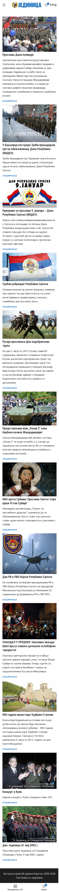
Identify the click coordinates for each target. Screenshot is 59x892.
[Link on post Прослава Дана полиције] (29, 34)
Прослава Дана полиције (18, 54)
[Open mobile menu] (4, 5)
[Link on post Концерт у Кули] (29, 771)
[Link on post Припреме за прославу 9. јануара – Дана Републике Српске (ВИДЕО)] (29, 193)
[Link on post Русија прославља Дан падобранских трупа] (29, 324)
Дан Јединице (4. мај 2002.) (20, 845)
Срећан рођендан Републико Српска (25, 284)
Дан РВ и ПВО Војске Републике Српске (27, 577)
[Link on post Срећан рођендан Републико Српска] (29, 267)
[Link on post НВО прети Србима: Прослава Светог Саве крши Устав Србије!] (29, 479)
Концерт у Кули (12, 791)
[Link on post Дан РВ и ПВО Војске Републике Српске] (29, 553)
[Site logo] (26, 4)
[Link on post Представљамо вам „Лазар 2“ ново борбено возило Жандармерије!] (29, 408)
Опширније (9, 101)
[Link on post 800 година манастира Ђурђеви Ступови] (29, 696)
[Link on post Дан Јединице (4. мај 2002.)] (29, 824)
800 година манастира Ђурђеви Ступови (27, 714)
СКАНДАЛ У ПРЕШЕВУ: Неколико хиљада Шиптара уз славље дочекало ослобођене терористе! (29, 646)
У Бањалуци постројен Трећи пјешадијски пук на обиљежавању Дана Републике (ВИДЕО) (28, 149)
